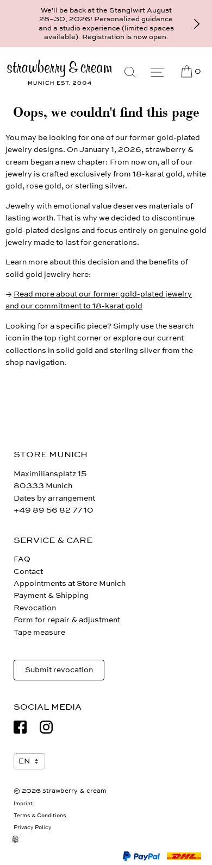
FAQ (22, 559)
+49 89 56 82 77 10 (53, 510)
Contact (28, 571)
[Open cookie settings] (22, 846)
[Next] (197, 24)
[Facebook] (20, 727)
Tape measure (39, 632)
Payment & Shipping (51, 595)
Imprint (23, 803)
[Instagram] (46, 727)
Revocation (35, 608)
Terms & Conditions (40, 815)
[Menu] (157, 72)
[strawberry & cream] (59, 72)
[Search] (130, 72)
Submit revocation (59, 669)
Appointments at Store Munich (70, 583)
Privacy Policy (33, 827)
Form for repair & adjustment (67, 619)
